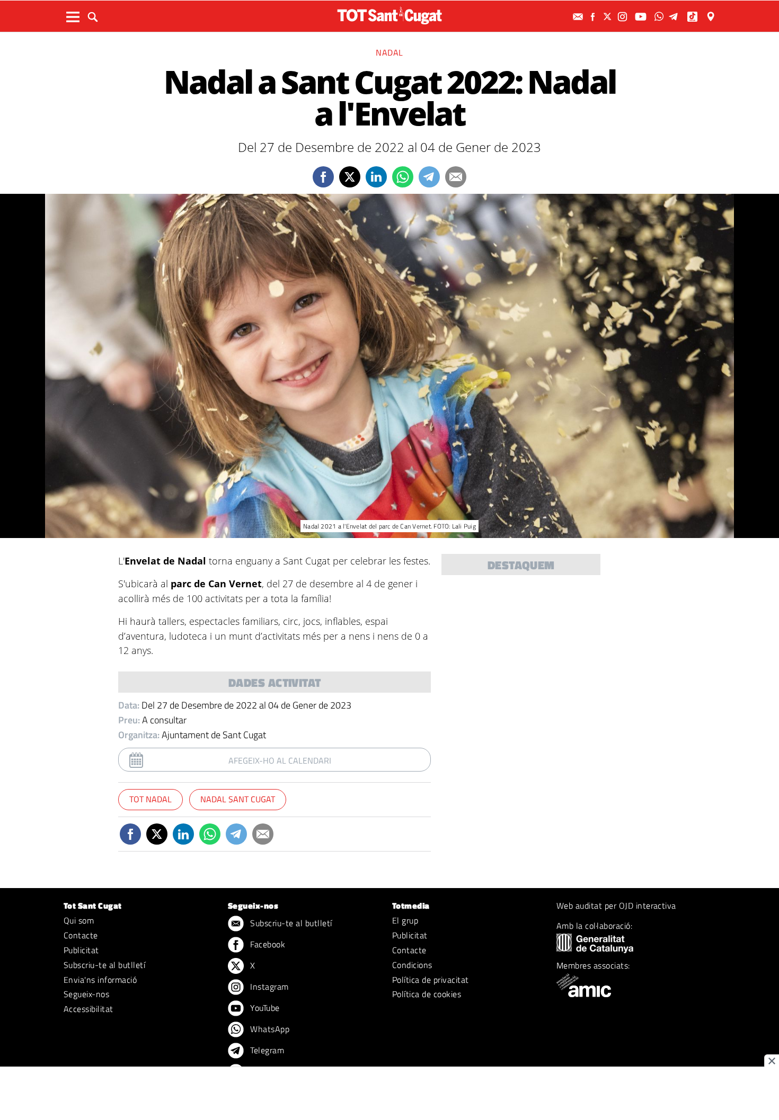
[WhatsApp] (660, 17)
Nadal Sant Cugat (237, 799)
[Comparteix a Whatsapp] (402, 176)
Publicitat (81, 950)
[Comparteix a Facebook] (323, 176)
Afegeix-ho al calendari (279, 760)
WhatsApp (268, 1029)
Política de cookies (426, 994)
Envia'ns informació (100, 979)
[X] (609, 17)
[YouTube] (642, 17)
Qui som (79, 920)
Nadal (389, 52)
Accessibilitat (88, 1008)
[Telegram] (675, 17)
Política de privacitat (430, 979)
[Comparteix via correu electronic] (455, 176)
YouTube (264, 1007)
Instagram (268, 986)
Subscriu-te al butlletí (104, 964)
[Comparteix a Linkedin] (376, 176)
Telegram (266, 1050)
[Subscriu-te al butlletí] (579, 17)
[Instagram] (623, 17)
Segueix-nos (86, 994)
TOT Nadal (150, 799)
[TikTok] (693, 17)
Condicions (412, 964)
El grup (405, 920)
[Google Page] (711, 17)
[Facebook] (594, 17)
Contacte (81, 935)
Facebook (266, 944)
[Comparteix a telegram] (429, 176)
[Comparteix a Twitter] (349, 176)
